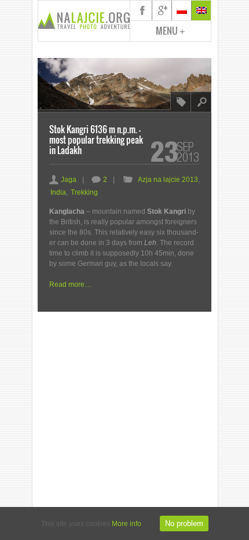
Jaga (62, 180)
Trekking (84, 192)
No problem (184, 523)
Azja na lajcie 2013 (168, 180)
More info (126, 524)
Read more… (70, 284)
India (58, 192)
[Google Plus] (162, 10)
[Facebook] (142, 10)
